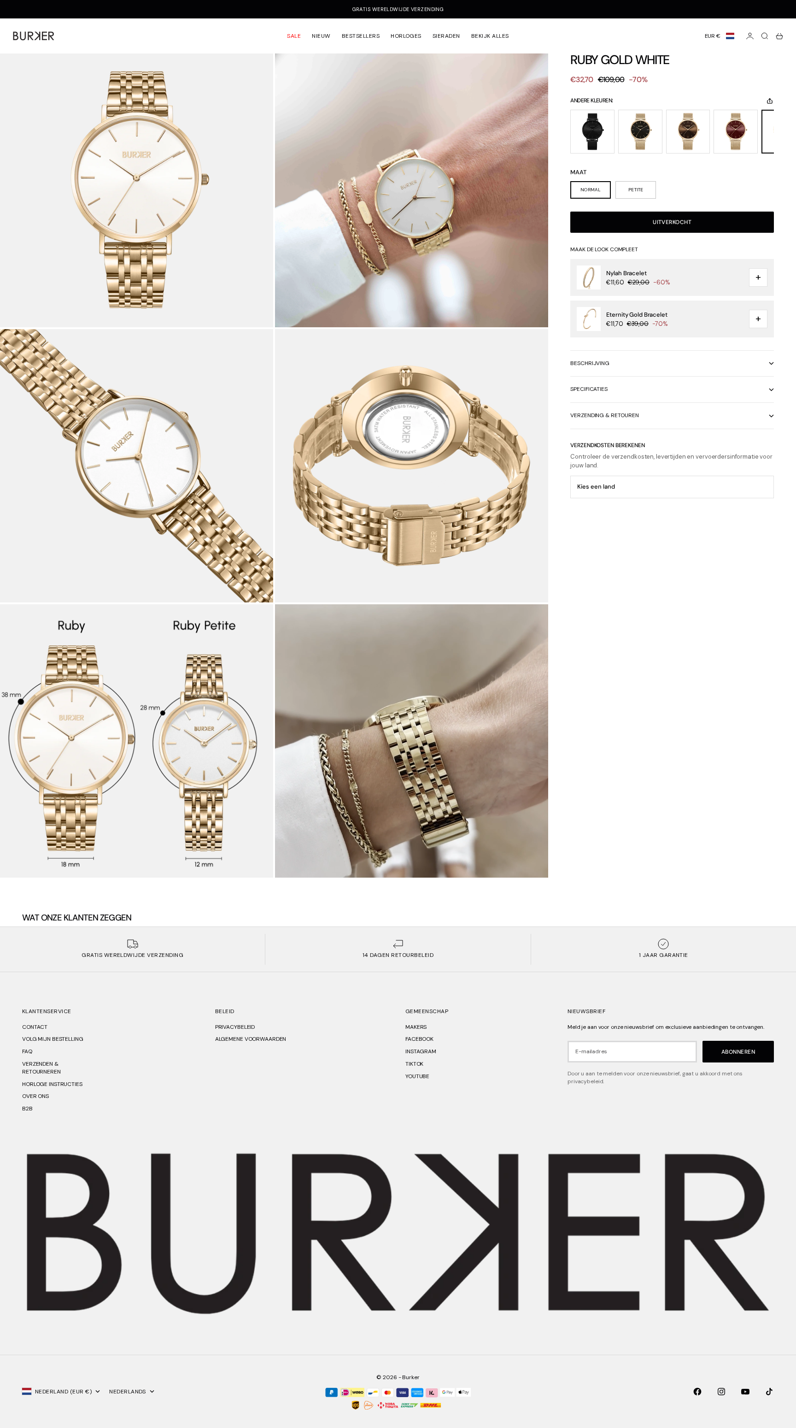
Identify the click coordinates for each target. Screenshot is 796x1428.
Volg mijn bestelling (52, 1039)
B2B (27, 1108)
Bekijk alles (490, 36)
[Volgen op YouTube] (745, 1391)
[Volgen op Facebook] (697, 1391)
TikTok (414, 1064)
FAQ (27, 1051)
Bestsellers (361, 36)
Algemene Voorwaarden (251, 1039)
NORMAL (590, 190)
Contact (34, 1027)
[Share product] (770, 101)
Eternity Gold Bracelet (636, 315)
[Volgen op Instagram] (721, 1391)
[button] (719, 36)
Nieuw (321, 36)
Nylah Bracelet (626, 273)
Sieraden (446, 36)
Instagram (420, 1051)
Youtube (417, 1076)
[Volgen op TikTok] (769, 1391)
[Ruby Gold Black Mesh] (640, 132)
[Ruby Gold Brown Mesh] (688, 132)
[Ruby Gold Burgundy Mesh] (736, 132)
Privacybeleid (235, 1027)
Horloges (406, 36)
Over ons (35, 1096)
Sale (294, 36)
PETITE (635, 190)
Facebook (419, 1039)
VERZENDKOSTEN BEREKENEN (607, 445)
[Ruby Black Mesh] (592, 132)
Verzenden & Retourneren (41, 1067)
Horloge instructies (52, 1084)
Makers (416, 1027)
